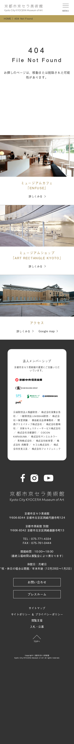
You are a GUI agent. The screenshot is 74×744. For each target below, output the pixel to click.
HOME (7, 18)
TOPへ (37, 641)
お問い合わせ (37, 582)
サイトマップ (37, 608)
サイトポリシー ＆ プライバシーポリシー (37, 614)
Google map (47, 331)
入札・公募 (37, 626)
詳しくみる (36, 196)
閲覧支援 (37, 620)
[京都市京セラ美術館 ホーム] (24, 8)
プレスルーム (37, 594)
